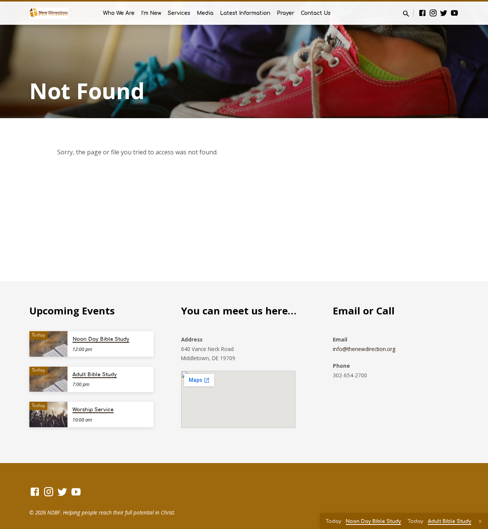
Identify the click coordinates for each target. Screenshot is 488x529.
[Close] (480, 521)
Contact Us (316, 13)
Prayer (285, 13)
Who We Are (119, 13)
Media (205, 13)
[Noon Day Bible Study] (48, 344)
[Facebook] (422, 12)
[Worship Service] (48, 414)
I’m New (151, 13)
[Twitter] (444, 12)
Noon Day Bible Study (100, 339)
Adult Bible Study (94, 374)
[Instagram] (433, 12)
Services (179, 13)
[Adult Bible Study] (48, 379)
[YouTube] (454, 12)
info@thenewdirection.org (364, 349)
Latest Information (245, 13)
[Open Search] (406, 13)
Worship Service (93, 409)
